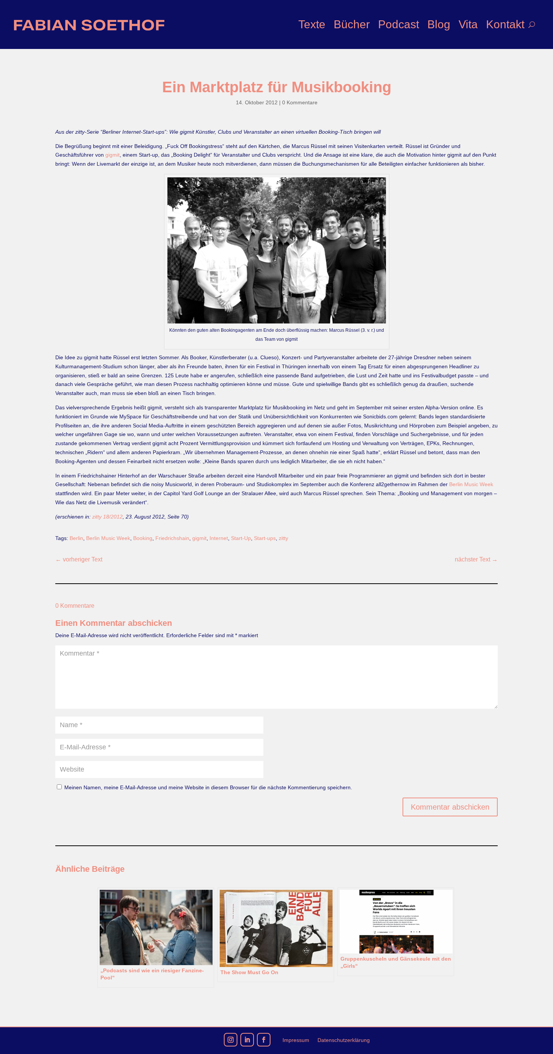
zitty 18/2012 (107, 517)
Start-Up (241, 538)
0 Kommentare (300, 102)
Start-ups (265, 538)
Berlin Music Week (471, 484)
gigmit (112, 155)
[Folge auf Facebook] (263, 1039)
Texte (311, 24)
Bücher (352, 24)
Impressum (296, 1040)
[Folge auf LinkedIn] (247, 1039)
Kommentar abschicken (450, 807)
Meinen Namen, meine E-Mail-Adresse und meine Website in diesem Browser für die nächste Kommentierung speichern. (208, 787)
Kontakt (505, 24)
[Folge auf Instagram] (230, 1039)
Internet (219, 538)
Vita (468, 24)
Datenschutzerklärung (344, 1040)
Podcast (398, 24)
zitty (283, 538)
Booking (142, 538)
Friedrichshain (172, 538)
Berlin (76, 538)
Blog (438, 24)
